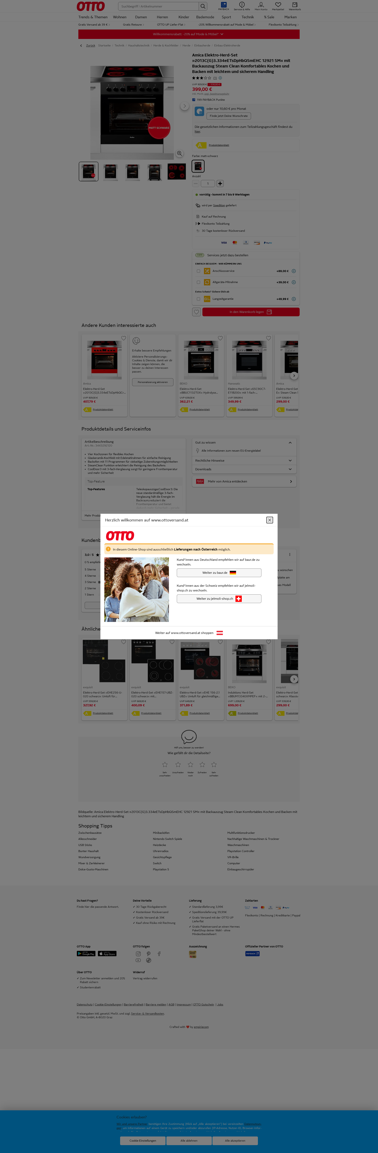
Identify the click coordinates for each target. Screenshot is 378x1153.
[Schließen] (270, 520)
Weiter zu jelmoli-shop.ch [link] (214, 598)
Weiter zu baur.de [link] (214, 572)
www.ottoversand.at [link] (185, 633)
